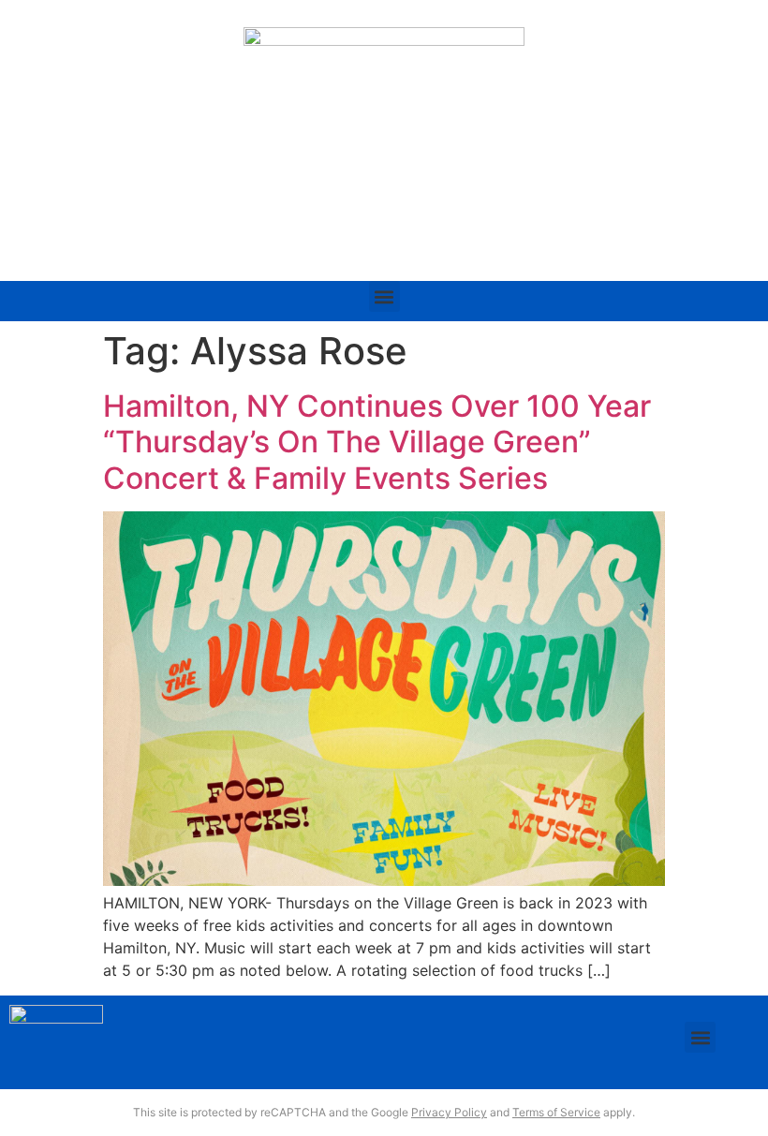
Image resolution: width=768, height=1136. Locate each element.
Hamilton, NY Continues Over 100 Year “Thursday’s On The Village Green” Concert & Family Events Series (377, 442)
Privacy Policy (449, 1112)
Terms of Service (556, 1112)
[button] (384, 296)
